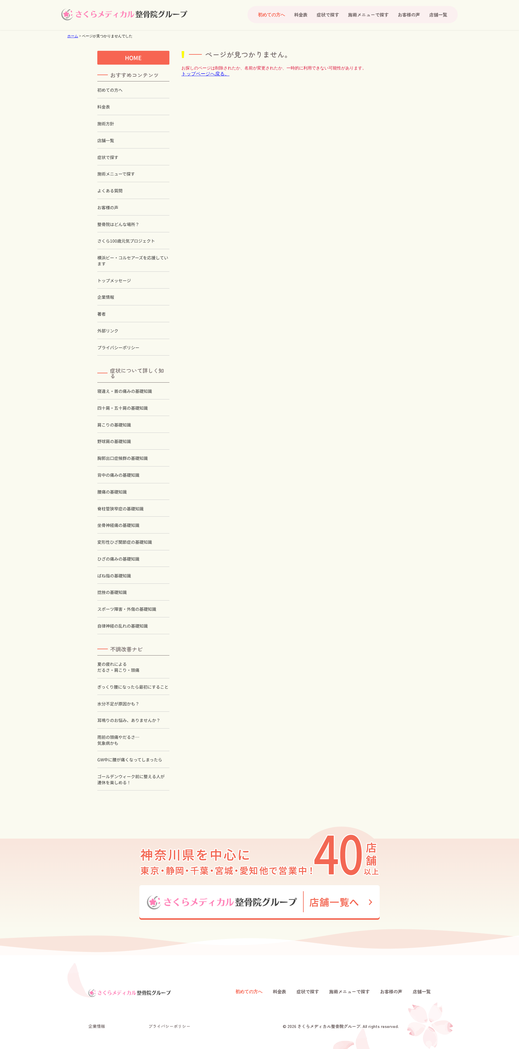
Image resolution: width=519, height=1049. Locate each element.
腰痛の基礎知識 (112, 492)
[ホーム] (124, 14)
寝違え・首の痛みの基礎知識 (124, 391)
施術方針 (105, 124)
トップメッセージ (114, 280)
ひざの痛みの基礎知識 (118, 559)
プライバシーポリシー (118, 347)
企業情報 (105, 297)
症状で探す (328, 14)
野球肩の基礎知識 (114, 441)
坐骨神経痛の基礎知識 (118, 525)
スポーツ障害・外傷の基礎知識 (126, 609)
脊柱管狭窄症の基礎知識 (120, 508)
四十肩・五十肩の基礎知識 (122, 408)
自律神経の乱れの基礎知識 (122, 626)
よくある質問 (110, 191)
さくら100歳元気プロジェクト (126, 241)
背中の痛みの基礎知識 (118, 475)
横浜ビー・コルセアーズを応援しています (132, 261)
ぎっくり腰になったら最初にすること (132, 687)
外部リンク (107, 331)
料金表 (301, 14)
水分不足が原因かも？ (118, 703)
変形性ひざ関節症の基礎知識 (124, 542)
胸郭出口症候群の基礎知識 (122, 458)
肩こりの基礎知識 (114, 425)
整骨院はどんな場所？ (118, 224)
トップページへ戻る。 (205, 73)
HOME (133, 58)
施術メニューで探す (368, 14)
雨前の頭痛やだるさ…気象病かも (118, 740)
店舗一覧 (438, 14)
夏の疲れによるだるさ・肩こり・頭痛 (118, 667)
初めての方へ (110, 90)
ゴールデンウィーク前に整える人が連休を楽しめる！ (131, 779)
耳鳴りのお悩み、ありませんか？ (128, 720)
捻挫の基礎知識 (112, 592)
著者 (101, 314)
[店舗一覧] (259, 902)
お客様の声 (409, 14)
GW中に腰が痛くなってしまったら (129, 760)
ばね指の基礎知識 (114, 576)
